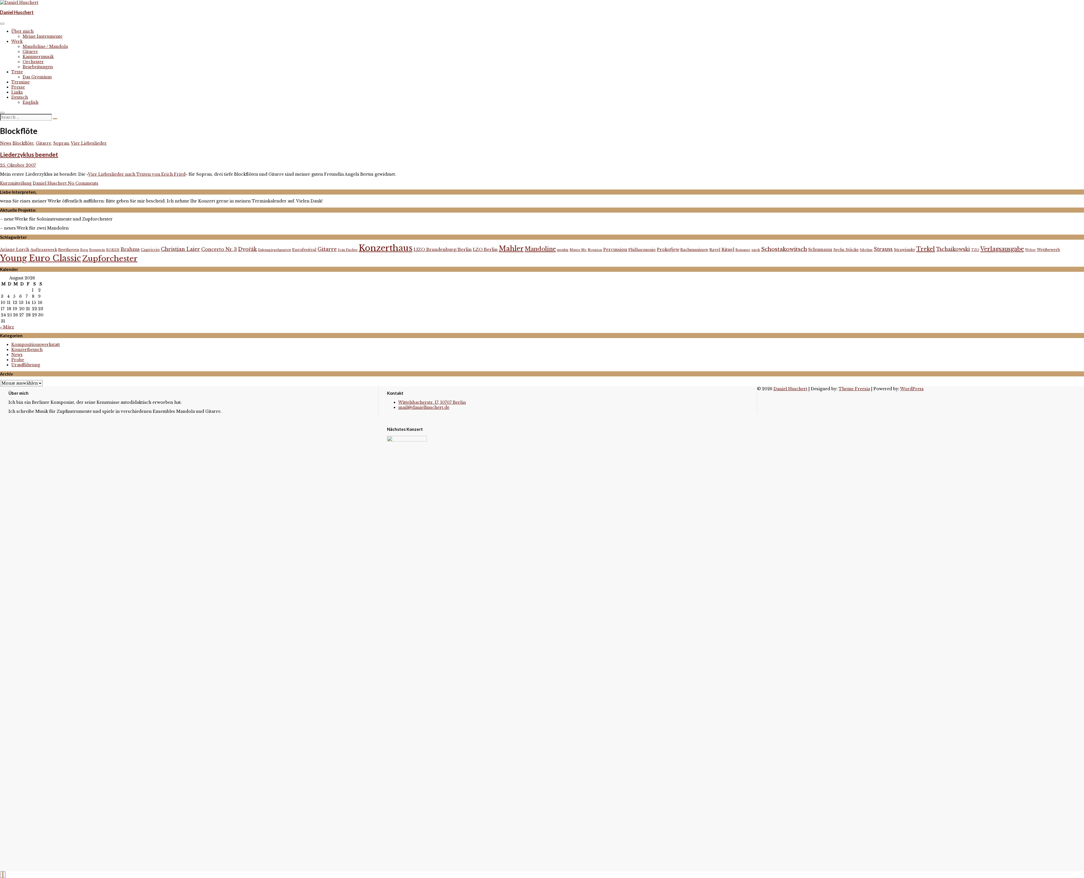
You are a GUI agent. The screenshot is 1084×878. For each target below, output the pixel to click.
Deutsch (19, 97)
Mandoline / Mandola (45, 46)
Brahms (130, 249)
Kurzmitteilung (16, 183)
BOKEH (112, 250)
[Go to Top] (2, 875)
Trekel (925, 249)
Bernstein (97, 250)
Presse (18, 87)
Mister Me (578, 250)
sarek (755, 250)
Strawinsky (904, 250)
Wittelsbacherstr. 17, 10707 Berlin (432, 402)
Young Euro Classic (40, 258)
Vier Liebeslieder (89, 143)
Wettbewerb (1048, 250)
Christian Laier (180, 249)
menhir (563, 250)
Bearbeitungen (38, 66)
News (5, 143)
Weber (1030, 250)
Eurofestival (304, 250)
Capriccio (150, 250)
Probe (17, 359)
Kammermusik (38, 56)
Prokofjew (668, 249)
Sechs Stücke (846, 250)
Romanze (742, 250)
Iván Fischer (348, 250)
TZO (975, 250)
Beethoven (68, 250)
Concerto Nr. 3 (219, 249)
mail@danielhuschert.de (423, 407)
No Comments (83, 183)
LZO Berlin (485, 249)
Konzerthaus (385, 248)
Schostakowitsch (784, 249)
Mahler (511, 248)
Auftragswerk (43, 250)
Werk (17, 41)
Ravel (714, 250)
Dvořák (247, 249)
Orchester (33, 61)
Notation (595, 250)
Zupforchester (109, 258)
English (30, 102)
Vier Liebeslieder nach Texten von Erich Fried (136, 174)
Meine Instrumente (42, 36)
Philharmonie (642, 250)
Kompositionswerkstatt (35, 344)
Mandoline (540, 249)
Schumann (820, 249)
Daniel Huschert (17, 12)
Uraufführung (25, 364)
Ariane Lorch (14, 249)
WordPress (912, 388)
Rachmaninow (694, 250)
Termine (20, 82)
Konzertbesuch (27, 349)
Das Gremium (37, 77)
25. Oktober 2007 (18, 165)
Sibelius (866, 250)
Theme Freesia (854, 388)
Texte (17, 71)
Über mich (22, 31)
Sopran (61, 143)
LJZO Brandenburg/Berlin (443, 249)
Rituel (728, 249)
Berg (84, 250)
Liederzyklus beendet (29, 154)
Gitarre (30, 51)
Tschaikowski (953, 249)
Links (17, 92)
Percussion (615, 249)
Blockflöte (23, 143)
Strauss (883, 249)
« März (7, 327)
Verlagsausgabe (1002, 249)
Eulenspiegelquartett (274, 250)
